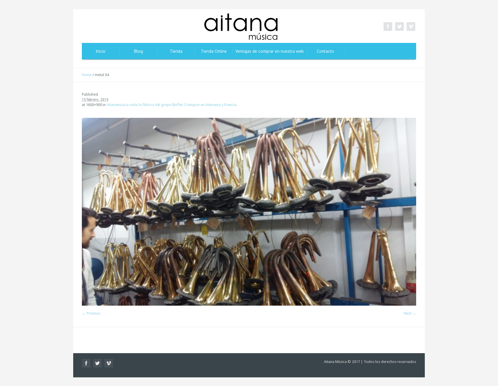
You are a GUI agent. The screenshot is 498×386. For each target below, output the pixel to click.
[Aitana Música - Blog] (241, 28)
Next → (410, 313)
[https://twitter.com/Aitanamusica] (399, 26)
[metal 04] (249, 212)
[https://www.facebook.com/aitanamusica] (388, 26)
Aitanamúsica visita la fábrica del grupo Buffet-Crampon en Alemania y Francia (171, 105)
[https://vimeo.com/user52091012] (411, 26)
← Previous (91, 313)
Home (87, 75)
